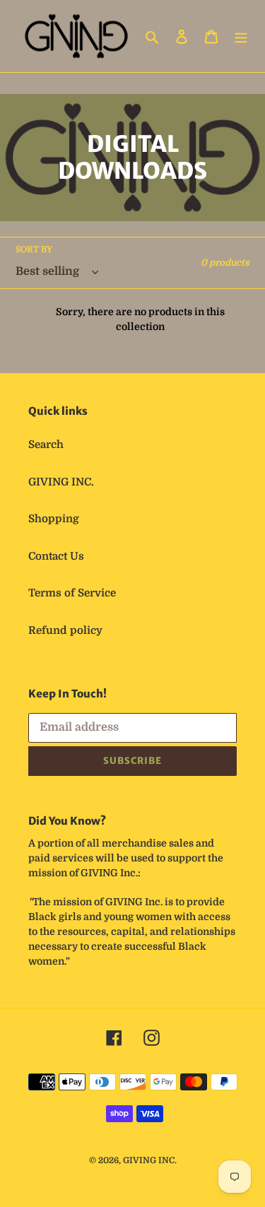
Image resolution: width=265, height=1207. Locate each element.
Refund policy (65, 630)
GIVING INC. (61, 482)
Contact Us (56, 556)
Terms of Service (72, 593)
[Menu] (241, 36)
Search (46, 444)
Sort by (34, 249)
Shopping (53, 518)
